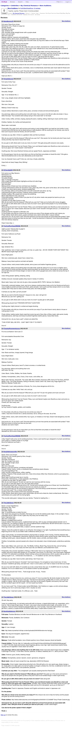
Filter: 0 (59, 2)
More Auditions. (46, 5)
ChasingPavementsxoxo (12, 328)
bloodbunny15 (8, 21)
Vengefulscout (8, 79)
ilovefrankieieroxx (9, 611)
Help (27, 2)
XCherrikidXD (8, 170)
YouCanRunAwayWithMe (12, 226)
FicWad (4, 2)
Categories (5, 5)
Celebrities (15, 5)
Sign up (3, 715)
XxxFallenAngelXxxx (26, 8)
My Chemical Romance (29, 5)
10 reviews (37, 8)
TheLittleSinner (9, 503)
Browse (12, 2)
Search (20, 2)
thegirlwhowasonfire (10, 451)
